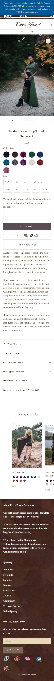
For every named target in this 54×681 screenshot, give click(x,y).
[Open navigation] (3, 24)
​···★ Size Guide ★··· (12, 353)
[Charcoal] (24, 481)
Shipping (7, 580)
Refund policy (10, 611)
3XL (36, 189)
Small (25, 182)
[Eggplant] (24, 477)
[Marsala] (21, 481)
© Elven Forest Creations (27, 674)
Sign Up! (13, 650)
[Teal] (28, 477)
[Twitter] (36, 235)
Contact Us (9, 590)
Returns (7, 585)
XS (16, 182)
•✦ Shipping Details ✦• (13, 372)
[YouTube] (17, 658)
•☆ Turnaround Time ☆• (13, 362)
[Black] (14, 477)
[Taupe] (47, 484)
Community (9, 601)
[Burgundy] (21, 477)
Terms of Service (11, 606)
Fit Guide (8, 575)
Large (8, 189)
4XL (45, 189)
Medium (38, 182)
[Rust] (14, 481)
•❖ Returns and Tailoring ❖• (15, 381)
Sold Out (27, 226)
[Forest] (32, 477)
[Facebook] (31, 235)
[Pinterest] (26, 235)
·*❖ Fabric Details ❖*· (13, 344)
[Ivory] (39, 477)
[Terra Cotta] (17, 481)
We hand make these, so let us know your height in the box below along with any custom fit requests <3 (26, 203)
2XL (26, 189)
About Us (8, 569)
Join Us (7, 595)
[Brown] (17, 477)
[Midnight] (35, 477)
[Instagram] (28, 658)
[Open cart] (50, 24)
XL (17, 189)
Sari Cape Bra (18, 472)
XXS (7, 182)
